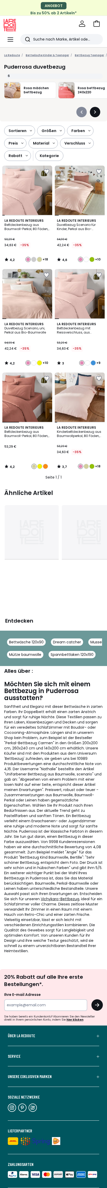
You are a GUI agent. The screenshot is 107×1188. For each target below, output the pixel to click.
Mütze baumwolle (25, 654)
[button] (96, 23)
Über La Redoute (21, 1035)
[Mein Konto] (82, 23)
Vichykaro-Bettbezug (60, 899)
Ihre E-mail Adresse (22, 994)
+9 (98, 363)
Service (14, 1056)
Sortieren (17, 130)
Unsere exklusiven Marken (30, 1076)
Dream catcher (67, 642)
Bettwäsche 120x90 (26, 642)
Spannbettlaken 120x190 (72, 654)
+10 (98, 259)
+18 (45, 259)
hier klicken (74, 1020)
